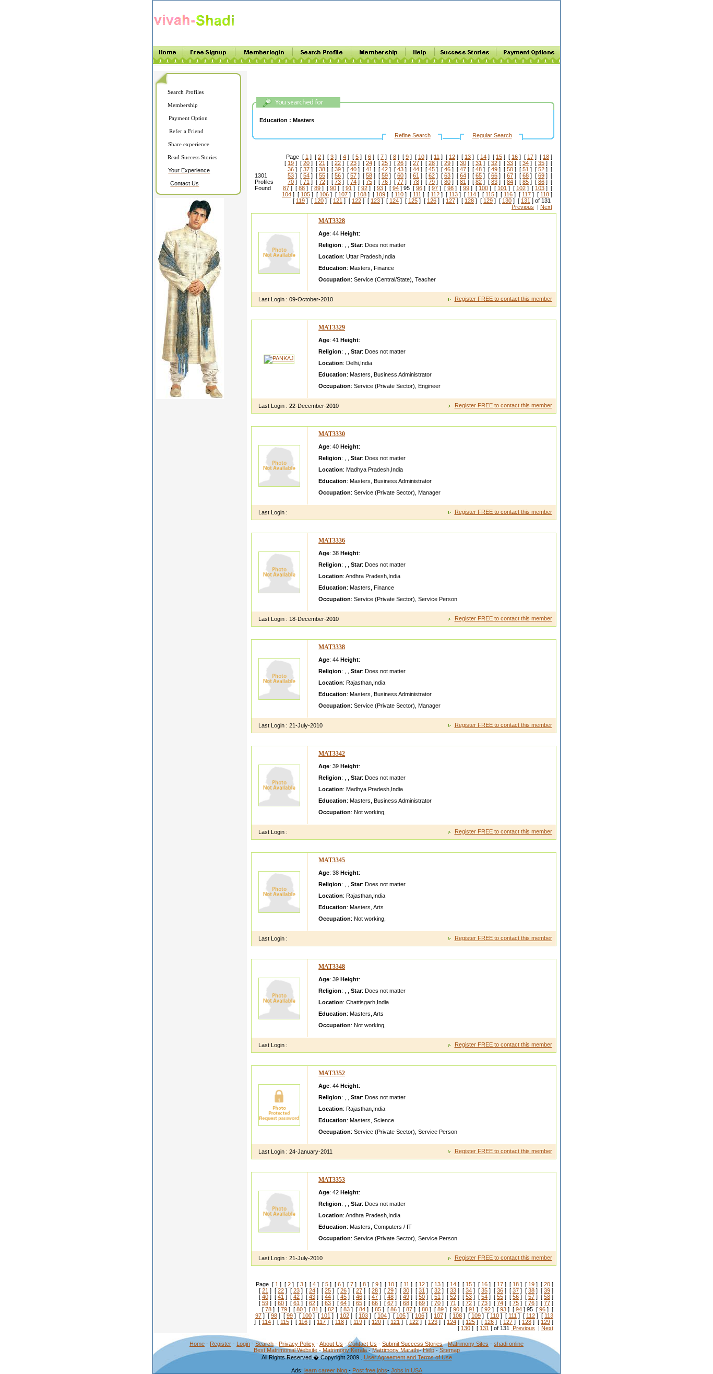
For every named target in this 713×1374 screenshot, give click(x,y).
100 (483, 188)
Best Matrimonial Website (285, 1350)
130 (507, 200)
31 (479, 163)
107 (343, 194)
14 (483, 157)
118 (544, 194)
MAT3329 (331, 327)
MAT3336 (331, 540)
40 (353, 169)
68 (525, 175)
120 (319, 200)
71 (306, 182)
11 (436, 157)
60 (400, 175)
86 (541, 182)
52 (541, 169)
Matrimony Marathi (395, 1350)
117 (526, 194)
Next (546, 207)
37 (306, 169)
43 (400, 169)
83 (494, 182)
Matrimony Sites (468, 1344)
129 (488, 200)
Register (220, 1344)
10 (421, 157)
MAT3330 (331, 434)
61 (416, 175)
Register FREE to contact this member (503, 299)
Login (243, 1344)
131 (525, 200)
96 (419, 188)
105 (305, 194)
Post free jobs (369, 1370)
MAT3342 (331, 753)
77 (400, 182)
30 (463, 163)
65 (479, 175)
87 (286, 188)
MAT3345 (331, 860)
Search (264, 1344)
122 (356, 200)
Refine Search (413, 135)
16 (515, 157)
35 (541, 163)
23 (353, 163)
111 (417, 194)
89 (317, 188)
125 (413, 200)
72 (322, 182)
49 (494, 169)
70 (291, 182)
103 (539, 188)
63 (447, 175)
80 (447, 182)
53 (291, 175)
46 (447, 169)
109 (380, 194)
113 (453, 194)
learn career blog (326, 1370)
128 (469, 200)
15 (499, 157)
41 (369, 169)
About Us (331, 1344)
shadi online (509, 1344)
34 (525, 163)
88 (302, 188)
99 (466, 188)
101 (502, 188)
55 (322, 175)
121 (337, 200)
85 (525, 182)
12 (452, 157)
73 (338, 182)
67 (510, 175)
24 (369, 163)
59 (385, 175)
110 (399, 194)
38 (322, 169)
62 (432, 175)
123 (375, 200)
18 (546, 157)
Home (197, 1344)
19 (291, 163)
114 (471, 194)
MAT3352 (331, 1073)
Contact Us (362, 1344)
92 (364, 188)
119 (300, 200)
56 (338, 175)
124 (394, 200)
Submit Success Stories (412, 1344)
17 (530, 157)
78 (416, 182)
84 (510, 182)
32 (494, 163)
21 (322, 163)
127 (450, 200)
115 (489, 194)
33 (510, 163)
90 (333, 188)
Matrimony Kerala (345, 1350)
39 (338, 169)
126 (431, 200)
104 (286, 194)
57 (353, 175)
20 (306, 163)
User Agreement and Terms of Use (408, 1357)
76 (385, 182)
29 (447, 163)
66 (494, 175)
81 (463, 182)
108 (361, 194)
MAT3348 (331, 966)
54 (306, 175)
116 (508, 194)
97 (435, 188)
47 (463, 169)
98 (450, 188)
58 (369, 175)
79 (432, 182)
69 (541, 175)
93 (380, 188)
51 (525, 169)
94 (396, 188)
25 (385, 163)
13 (468, 157)
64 (463, 175)
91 (349, 188)
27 (416, 163)
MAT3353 (331, 1179)
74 (353, 182)
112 (435, 194)
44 (416, 169)
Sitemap (449, 1350)
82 (479, 182)
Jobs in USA (406, 1370)
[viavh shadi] (196, 27)
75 (369, 182)
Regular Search (492, 135)
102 (521, 188)
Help (428, 1350)
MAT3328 (331, 221)
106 (324, 194)
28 (432, 163)
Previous (523, 207)
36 (291, 169)
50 (510, 169)
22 (338, 163)
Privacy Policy (297, 1344)
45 (432, 169)
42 (385, 169)
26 (400, 163)
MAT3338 (331, 647)
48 (479, 169)
